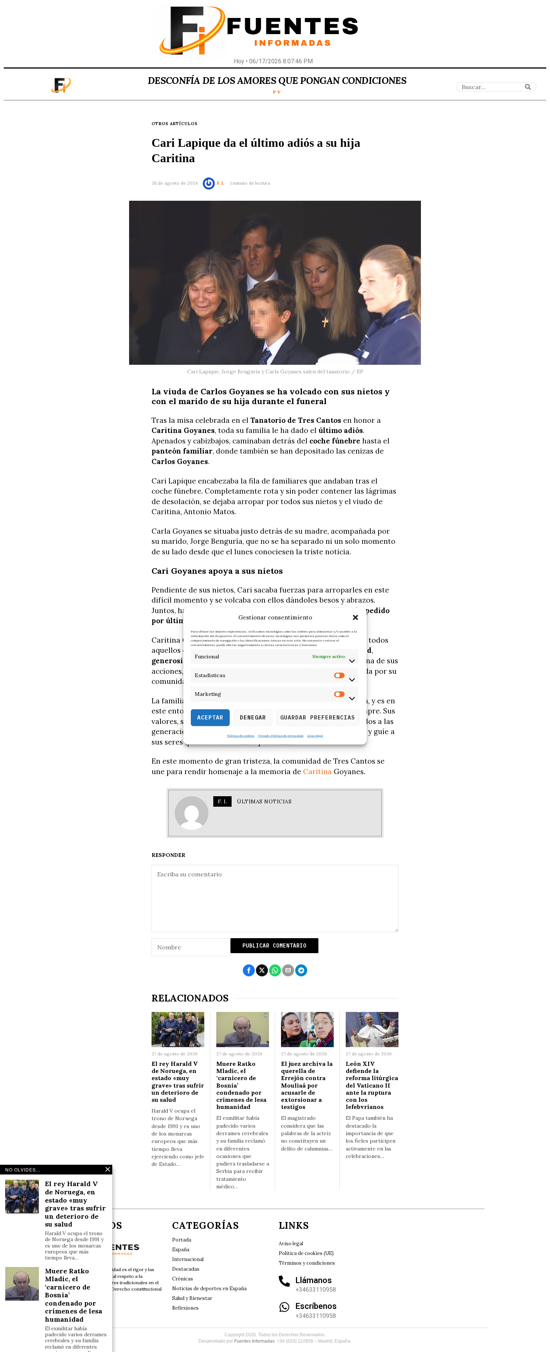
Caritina (317, 771)
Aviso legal (315, 735)
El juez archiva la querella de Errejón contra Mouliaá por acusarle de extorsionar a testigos (307, 1085)
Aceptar (210, 717)
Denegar (253, 717)
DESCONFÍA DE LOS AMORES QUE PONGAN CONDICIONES (277, 80)
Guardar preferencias (317, 717)
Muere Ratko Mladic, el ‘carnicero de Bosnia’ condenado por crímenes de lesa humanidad (241, 1085)
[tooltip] (249, 970)
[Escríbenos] (284, 1307)
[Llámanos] (284, 1281)
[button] (355, 617)
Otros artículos (175, 123)
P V (277, 92)
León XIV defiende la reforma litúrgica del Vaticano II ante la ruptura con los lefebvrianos (372, 1085)
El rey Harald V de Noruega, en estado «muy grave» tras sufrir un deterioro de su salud (178, 1081)
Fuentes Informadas (254, 1341)
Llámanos (314, 1280)
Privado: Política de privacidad (280, 735)
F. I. (220, 183)
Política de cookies (240, 735)
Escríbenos (316, 1306)
